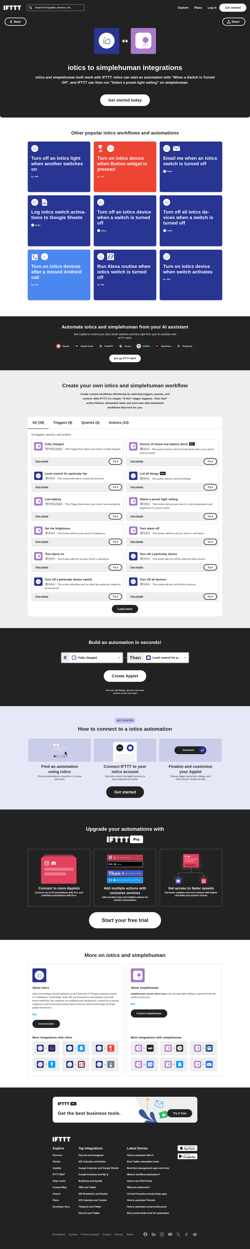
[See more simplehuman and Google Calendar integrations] (144, 1064)
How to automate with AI (140, 1155)
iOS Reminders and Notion (93, 1194)
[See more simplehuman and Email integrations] (203, 1064)
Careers (73, 1234)
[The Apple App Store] (187, 1148)
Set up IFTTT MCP (125, 358)
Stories (56, 1161)
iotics (77, 67)
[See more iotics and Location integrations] (46, 1064)
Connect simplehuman (149, 1013)
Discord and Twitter (89, 1213)
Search (56, 1194)
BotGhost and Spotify (90, 1181)
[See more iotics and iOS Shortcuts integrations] (46, 1048)
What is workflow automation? (143, 1174)
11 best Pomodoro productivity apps (147, 1194)
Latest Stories (137, 1148)
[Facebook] (145, 1234)
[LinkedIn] (153, 1234)
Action (51, 478)
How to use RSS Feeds (139, 1181)
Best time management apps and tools (148, 1168)
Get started (233, 7)
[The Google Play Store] (187, 1156)
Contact (106, 1234)
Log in (212, 7)
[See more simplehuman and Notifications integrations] (174, 1064)
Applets (57, 1168)
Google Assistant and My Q (93, 1174)
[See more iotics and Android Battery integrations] (105, 1064)
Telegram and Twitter (90, 1206)
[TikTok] (186, 1234)
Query (146, 449)
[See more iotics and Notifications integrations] (75, 1048)
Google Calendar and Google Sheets (99, 1168)
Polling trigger (55, 449)
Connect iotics (46, 1024)
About (129, 1234)
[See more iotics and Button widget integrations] (105, 1048)
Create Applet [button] (125, 676)
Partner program (90, 1234)
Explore (183, 7)
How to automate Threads (141, 1200)
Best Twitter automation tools (143, 1161)
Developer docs (61, 1206)
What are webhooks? (138, 1187)
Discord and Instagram (91, 1155)
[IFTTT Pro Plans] (192, 444)
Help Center (59, 1181)
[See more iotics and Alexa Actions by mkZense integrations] (75, 1064)
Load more (125, 609)
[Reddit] (194, 1234)
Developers (59, 1234)
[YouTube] (170, 1234)
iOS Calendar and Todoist (93, 1200)
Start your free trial (125, 920)
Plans (198, 7)
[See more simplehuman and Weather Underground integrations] (144, 1048)
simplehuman (118, 67)
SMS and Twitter (87, 1187)
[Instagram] (161, 1234)
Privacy (119, 1234)
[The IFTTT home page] (12, 7)
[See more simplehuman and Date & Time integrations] (174, 1048)
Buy (34, 1014)
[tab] (38, 423)
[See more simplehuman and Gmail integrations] (203, 1048)
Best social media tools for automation (148, 1213)
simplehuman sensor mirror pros (149, 994)
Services (57, 1155)
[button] (125, 792)
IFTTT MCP (59, 1174)
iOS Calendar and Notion (92, 1161)
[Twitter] (178, 1234)
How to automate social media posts (147, 1206)
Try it (115, 461)
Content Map (60, 1187)
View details (41, 461)
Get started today (125, 100)
